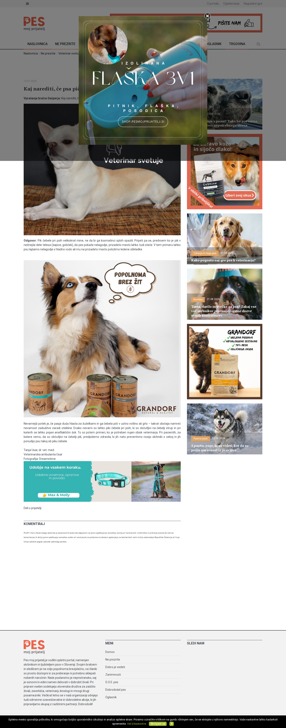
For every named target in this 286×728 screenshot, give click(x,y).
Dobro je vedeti (115, 667)
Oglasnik (111, 697)
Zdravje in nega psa (204, 253)
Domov (110, 652)
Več (129, 723)
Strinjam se (157, 723)
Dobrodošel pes (115, 689)
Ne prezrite (112, 659)
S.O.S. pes (111, 682)
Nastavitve (140, 723)
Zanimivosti (113, 674)
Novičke (197, 299)
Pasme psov (200, 438)
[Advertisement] (143, 588)
